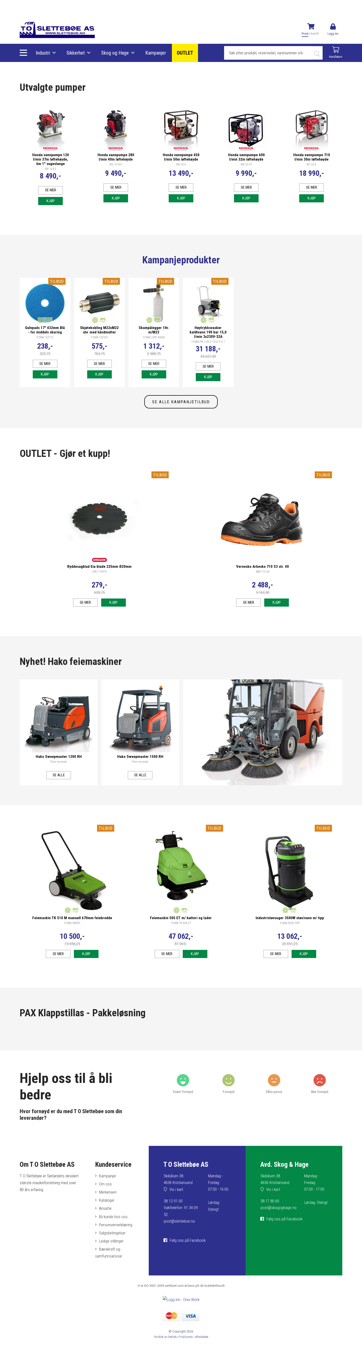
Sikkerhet (75, 53)
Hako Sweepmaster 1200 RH (59, 756)
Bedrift (315, 33)
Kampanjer (155, 53)
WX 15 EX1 (115, 164)
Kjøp (51, 201)
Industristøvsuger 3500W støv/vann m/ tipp (290, 918)
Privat (305, 33)
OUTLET (185, 53)
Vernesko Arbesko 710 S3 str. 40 (262, 566)
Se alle (59, 775)
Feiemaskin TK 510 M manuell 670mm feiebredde (72, 918)
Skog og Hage (115, 53)
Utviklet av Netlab (165, 1337)
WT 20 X (311, 164)
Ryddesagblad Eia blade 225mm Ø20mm (99, 566)
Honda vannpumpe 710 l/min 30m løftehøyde (311, 157)
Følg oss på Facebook (188, 1240)
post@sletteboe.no (179, 1221)
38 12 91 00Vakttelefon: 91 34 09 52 (181, 1207)
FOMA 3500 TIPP (290, 923)
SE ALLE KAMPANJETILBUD (181, 401)
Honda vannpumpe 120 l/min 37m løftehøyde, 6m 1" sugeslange (50, 159)
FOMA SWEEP (72, 923)
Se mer (50, 190)
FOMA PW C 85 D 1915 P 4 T (208, 342)
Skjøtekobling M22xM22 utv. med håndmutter (99, 330)
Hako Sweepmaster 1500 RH (140, 756)
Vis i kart (176, 1189)
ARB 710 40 (262, 571)
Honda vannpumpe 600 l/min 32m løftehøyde (246, 157)
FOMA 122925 (99, 337)
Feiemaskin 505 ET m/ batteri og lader (181, 918)
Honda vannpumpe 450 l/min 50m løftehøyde (181, 157)
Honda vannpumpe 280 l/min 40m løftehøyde (116, 157)
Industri (43, 53)
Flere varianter (58, 761)
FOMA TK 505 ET (181, 923)
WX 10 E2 (50, 169)
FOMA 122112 (45, 337)
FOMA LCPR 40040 (154, 337)
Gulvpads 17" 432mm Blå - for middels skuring (45, 330)
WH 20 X (181, 164)
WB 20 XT (246, 164)
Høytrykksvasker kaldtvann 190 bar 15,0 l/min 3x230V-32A (208, 332)
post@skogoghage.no (278, 1207)
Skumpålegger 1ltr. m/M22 (154, 330)
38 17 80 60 (270, 1200)
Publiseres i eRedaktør (193, 1337)
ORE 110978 (99, 571)
